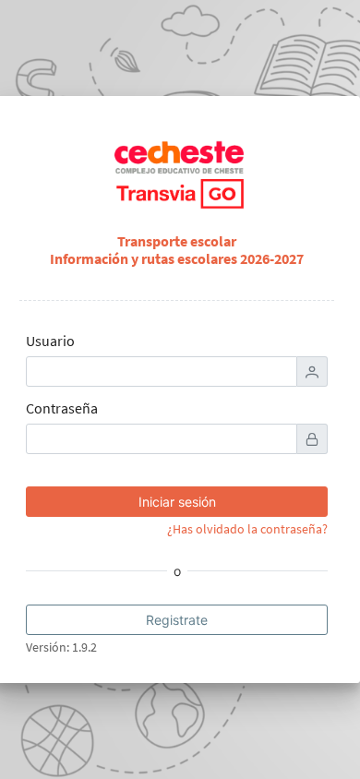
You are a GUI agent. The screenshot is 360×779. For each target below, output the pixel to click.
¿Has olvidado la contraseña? (247, 529)
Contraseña (62, 408)
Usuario (50, 341)
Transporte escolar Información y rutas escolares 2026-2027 (177, 250)
